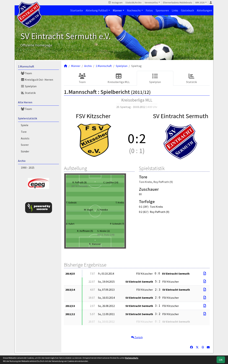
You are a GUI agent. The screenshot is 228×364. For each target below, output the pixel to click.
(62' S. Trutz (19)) (106, 234)
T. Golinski (71, 202)
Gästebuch (187, 10)
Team (28, 73)
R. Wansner (95, 244)
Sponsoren (162, 10)
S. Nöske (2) (103, 230)
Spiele (24, 125)
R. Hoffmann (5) (85, 230)
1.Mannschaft (26, 66)
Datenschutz (131, 358)
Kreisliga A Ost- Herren (38, 79)
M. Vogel (88, 209)
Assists (25, 138)
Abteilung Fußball (97, 10)
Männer (117, 10)
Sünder (25, 151)
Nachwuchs (134, 10)
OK (221, 360)
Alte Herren (25, 102)
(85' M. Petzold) (79, 186)
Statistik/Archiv (133, 2)
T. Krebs (120, 202)
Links (175, 10)
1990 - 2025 (27, 167)
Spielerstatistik (27, 118)
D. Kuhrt (70, 223)
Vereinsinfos (151, 2)
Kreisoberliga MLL (119, 82)
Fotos (149, 10)
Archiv (21, 161)
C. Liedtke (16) (110, 182)
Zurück (138, 337)
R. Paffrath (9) (79, 182)
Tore (24, 131)
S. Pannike (102, 209)
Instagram (117, 2)
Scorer (25, 144)
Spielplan (30, 86)
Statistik (30, 93)
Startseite (76, 10)
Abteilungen (204, 10)
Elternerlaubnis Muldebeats (177, 2)
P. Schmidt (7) (117, 223)
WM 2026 (199, 2)
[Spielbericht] (204, 273)
